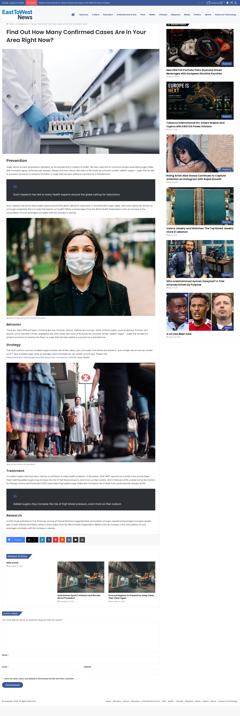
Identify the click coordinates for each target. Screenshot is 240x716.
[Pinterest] (55, 540)
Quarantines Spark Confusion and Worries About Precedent (78, 596)
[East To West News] (18, 14)
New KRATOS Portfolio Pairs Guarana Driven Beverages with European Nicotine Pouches (194, 71)
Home (11, 24)
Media (187, 14)
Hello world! (12, 562)
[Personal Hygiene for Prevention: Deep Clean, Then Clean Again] (131, 577)
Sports (208, 14)
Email (5, 667)
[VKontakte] (69, 540)
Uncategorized (21, 24)
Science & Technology (225, 14)
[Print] (82, 540)
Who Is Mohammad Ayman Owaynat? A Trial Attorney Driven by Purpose (195, 282)
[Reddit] (62, 540)
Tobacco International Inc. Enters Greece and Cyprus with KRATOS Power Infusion (195, 124)
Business (83, 14)
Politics (197, 14)
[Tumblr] (49, 540)
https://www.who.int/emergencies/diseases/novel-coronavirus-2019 (40, 357)
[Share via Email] (75, 540)
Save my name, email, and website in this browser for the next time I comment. (39, 678)
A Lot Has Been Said (178, 334)
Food (142, 14)
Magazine (175, 14)
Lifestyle (163, 14)
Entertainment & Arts (127, 14)
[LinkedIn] (42, 540)
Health (152, 14)
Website (87, 667)
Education (108, 14)
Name (5, 655)
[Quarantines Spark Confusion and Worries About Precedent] (80, 577)
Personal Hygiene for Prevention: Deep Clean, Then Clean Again (131, 596)
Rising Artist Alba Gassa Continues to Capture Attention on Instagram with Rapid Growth (77, 3)
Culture (95, 14)
